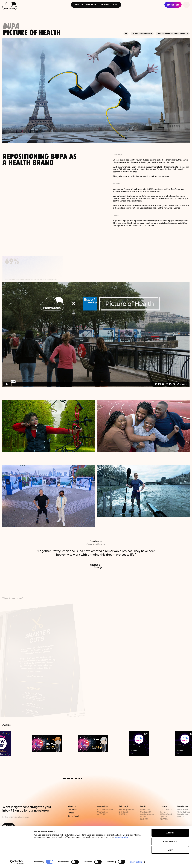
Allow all (170, 833)
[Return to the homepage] (9, 6)
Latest (114, 4)
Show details (136, 862)
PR (126, 33)
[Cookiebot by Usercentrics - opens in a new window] (16, 862)
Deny (170, 850)
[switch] (75, 862)
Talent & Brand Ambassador (142, 33)
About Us (79, 4)
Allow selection (170, 841)
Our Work (104, 4)
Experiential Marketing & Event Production (173, 33)
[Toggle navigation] (186, 5)
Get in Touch (73, 816)
